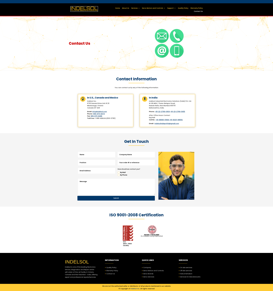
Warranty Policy (196, 8)
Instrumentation (186, 274)
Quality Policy (183, 8)
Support (170, 8)
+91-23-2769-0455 (177, 112)
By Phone (123, 175)
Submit (116, 198)
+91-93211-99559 (176, 120)
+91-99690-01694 (163, 120)
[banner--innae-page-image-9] (169, 60)
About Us (125, 8)
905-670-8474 (99, 114)
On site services (186, 267)
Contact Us (198, 11)
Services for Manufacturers (190, 277)
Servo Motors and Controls (152, 8)
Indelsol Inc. (135, 289)
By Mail (123, 172)
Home (117, 8)
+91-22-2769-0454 (162, 112)
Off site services (186, 271)
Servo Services (148, 277)
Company (147, 267)
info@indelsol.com (99, 112)
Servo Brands (148, 274)
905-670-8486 (96, 116)
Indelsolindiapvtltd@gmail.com (167, 123)
